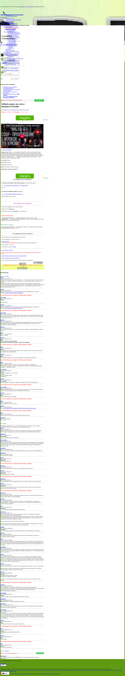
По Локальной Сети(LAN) (12, 24)
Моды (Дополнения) (10, 50)
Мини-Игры (8, 49)
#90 (1, 388)
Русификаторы (11, 59)
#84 (1, 429)
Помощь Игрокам (7, 52)
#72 (1, 507)
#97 (1, 334)
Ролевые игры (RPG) (13, 35)
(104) (27, 109)
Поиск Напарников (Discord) (12, 53)
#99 (1, 321)
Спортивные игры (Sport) (14, 37)
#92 (1, 370)
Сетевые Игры (9, 22)
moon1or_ (3, 327)
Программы (11, 56)
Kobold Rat (3, 547)
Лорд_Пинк (3, 297)
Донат (4, 63)
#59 (1, 610)
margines (3, 319)
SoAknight (3, 448)
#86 (1, 414)
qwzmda (2, 498)
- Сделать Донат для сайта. (7, 250)
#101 (2, 305)
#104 (2, 278)
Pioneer (15, 41)
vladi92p (2, 527)
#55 (1, 645)
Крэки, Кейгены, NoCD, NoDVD (15, 58)
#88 (1, 402)
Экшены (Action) (12, 671)
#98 (1, 328)
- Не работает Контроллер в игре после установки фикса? (14, 255)
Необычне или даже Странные (12, 51)
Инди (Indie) (11, 31)
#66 (1, 555)
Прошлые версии (5, 241)
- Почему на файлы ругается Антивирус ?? (10, 258)
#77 (1, 471)
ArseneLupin (3, 369)
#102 (2, 298)
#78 (1, 467)
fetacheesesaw (4, 609)
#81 (1, 449)
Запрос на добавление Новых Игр (13, 19)
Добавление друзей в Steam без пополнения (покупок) (10, 87)
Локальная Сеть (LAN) (39, 670)
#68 (1, 540)
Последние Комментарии (11, 16)
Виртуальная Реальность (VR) (12, 28)
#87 (1, 407)
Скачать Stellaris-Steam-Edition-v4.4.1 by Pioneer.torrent (16, 185)
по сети (52, 670)
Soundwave (3, 511)
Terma (2, 428)
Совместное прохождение (11, 23)
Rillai (2, 332)
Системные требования (6, 149)
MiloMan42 (3, 599)
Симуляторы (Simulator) (13, 36)
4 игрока (2, 670)
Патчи (9, 57)
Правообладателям (13, 673)
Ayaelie (2, 554)
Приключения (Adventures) (14, 33)
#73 (1, 500)
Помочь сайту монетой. (11, 64)
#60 (1, 604)
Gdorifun (3, 584)
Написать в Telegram (45, 673)
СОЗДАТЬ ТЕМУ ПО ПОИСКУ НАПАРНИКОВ (18, 262)
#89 (1, 394)
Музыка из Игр (11, 61)
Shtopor (2, 533)
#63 (1, 586)
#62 (1, 594)
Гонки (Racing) (11, 30)
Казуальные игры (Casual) (14, 32)
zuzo (2, 506)
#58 (1, 621)
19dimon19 (3, 434)
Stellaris (14, 246)
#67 (1, 548)
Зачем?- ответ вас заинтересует (22, 268)
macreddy (3, 417)
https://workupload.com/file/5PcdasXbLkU (14, 308)
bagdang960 (3, 593)
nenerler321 (3, 603)
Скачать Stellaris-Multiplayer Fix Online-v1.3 (13, 194)
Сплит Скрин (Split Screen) (12, 25)
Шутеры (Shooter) (12, 39)
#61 (1, 600)
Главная (5, 13)
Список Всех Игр (10, 18)
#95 (1, 348)
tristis (2, 538)
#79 (1, 458)
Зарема (2, 277)
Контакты (5, 62)
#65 (1, 564)
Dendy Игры (11, 48)
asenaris (2, 289)
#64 (1, 573)
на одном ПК (48, 670)
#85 (1, 418)
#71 (1, 513)
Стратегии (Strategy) (12, 38)
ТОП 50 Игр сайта (10, 21)
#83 (1, 435)
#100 (2, 314)
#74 (1, 494)
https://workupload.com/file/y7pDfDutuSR (14, 292)
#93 (1, 363)
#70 (1, 528)
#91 (1, 380)
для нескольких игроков (10, 670)
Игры (4, 17)
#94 (1, 355)
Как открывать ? (10, 97)
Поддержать (39, 100)
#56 (1, 636)
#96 (1, 338)
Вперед (7, 276)
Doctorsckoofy (4, 440)
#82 (1, 441)
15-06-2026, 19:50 (14, 109)
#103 (2, 290)
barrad (2, 563)
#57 (1, 629)
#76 (1, 480)
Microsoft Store (9, 26)
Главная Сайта (9, 15)
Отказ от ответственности (24, 673)
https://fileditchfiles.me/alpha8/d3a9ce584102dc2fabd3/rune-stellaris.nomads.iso (19, 408)
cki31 (2, 628)
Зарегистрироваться (29, 6)
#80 (1, 454)
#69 (1, 534)
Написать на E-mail (55, 673)
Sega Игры (10, 46)
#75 (1, 484)
